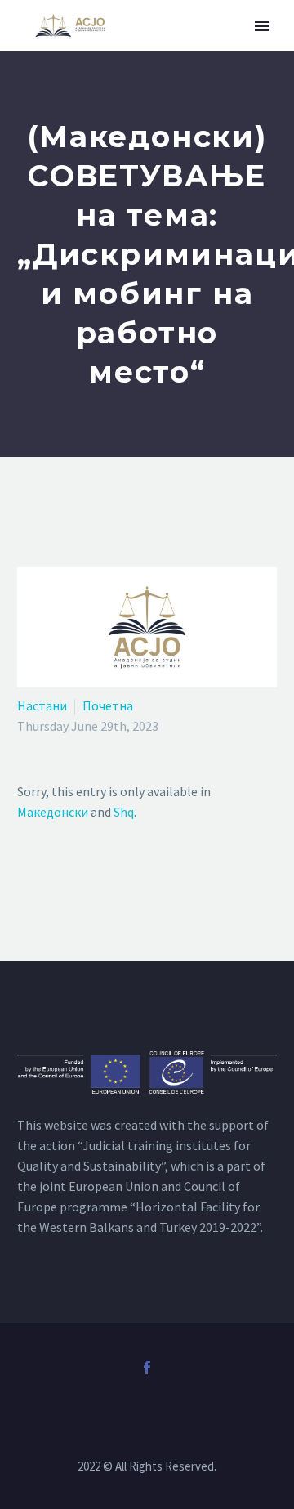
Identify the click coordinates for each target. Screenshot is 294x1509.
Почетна (107, 705)
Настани (42, 705)
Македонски (52, 812)
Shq (124, 812)
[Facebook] (147, 1367)
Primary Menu (262, 26)
